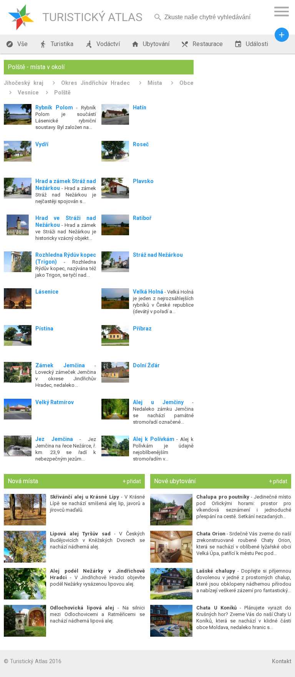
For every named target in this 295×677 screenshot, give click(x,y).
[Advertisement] (245, 98)
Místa (155, 83)
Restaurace (202, 44)
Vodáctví (102, 44)
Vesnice (28, 92)
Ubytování (150, 44)
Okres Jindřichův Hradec (95, 83)
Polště (62, 92)
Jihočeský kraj (23, 83)
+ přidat (132, 481)
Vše (17, 44)
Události (251, 44)
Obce (186, 83)
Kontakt (281, 661)
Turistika (56, 44)
